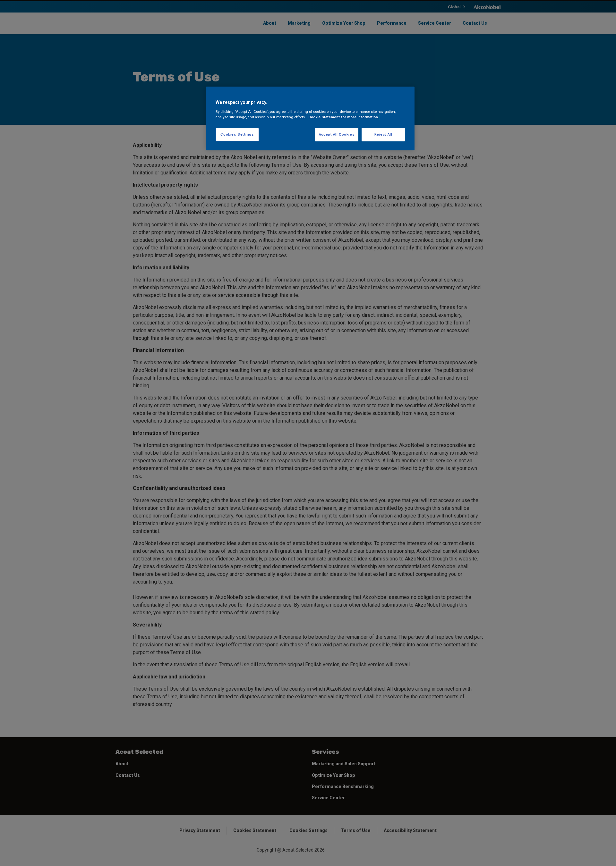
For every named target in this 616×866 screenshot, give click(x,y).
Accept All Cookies (337, 134)
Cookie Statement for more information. (343, 117)
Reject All (383, 134)
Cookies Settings (237, 134)
